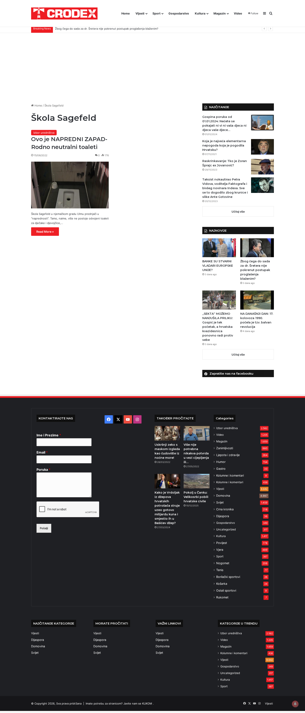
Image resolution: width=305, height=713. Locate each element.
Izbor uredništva (43, 132)
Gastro (221, 468)
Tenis (219, 570)
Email (42, 452)
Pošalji (44, 528)
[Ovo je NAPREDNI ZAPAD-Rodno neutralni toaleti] (70, 185)
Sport (156, 13)
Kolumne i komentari (230, 475)
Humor (221, 462)
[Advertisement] (152, 68)
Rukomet (222, 597)
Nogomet (222, 563)
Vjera (219, 549)
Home (125, 13)
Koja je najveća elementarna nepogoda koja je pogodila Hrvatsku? (224, 145)
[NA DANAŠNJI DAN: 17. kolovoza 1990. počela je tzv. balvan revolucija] (257, 300)
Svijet (220, 502)
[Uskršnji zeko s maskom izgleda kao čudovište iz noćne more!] (167, 433)
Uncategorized (226, 529)
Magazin (220, 13)
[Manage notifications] (295, 704)
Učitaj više (238, 211)
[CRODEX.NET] (64, 13)
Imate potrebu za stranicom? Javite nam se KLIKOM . (120, 703)
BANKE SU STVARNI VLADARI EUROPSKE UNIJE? (217, 265)
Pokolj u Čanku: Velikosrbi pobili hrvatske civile (196, 497)
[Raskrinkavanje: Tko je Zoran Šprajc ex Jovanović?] (262, 166)
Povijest (221, 543)
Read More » (45, 231)
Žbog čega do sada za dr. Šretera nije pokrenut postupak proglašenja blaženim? (255, 270)
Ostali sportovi (226, 590)
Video (238, 13)
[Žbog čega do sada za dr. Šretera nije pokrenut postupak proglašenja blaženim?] (257, 247)
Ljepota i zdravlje (228, 455)
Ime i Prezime (49, 435)
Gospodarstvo (178, 13)
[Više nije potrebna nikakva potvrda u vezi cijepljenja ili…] (196, 433)
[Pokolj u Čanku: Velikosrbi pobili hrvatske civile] (196, 481)
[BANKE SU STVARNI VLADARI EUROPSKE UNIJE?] (219, 247)
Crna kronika (225, 509)
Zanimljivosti (224, 448)
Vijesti (139, 13)
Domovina (223, 495)
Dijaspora (222, 516)
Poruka (43, 469)
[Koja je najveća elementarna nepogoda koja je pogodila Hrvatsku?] (262, 147)
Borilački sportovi (228, 577)
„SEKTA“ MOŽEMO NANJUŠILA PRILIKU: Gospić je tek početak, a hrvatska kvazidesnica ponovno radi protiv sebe (217, 327)
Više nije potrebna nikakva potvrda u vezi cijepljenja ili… (196, 453)
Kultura (200, 13)
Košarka (221, 583)
